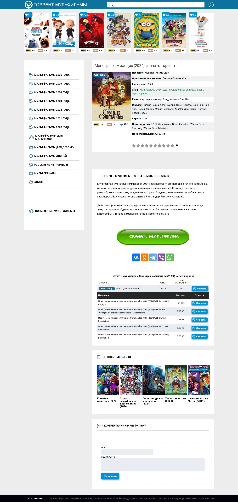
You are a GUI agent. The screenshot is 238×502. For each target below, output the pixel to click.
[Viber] (161, 257)
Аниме (38, 182)
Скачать (201, 303)
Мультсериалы (45, 173)
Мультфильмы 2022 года (52, 109)
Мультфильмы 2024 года (52, 92)
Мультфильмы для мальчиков (49, 137)
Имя (103, 448)
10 (172, 145)
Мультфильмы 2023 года (52, 101)
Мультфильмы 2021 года (52, 118)
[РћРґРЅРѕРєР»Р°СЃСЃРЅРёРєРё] (144, 257)
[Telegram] (153, 257)
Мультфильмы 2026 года (52, 74)
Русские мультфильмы (51, 164)
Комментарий (108, 457)
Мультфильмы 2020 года (52, 127)
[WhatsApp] (170, 257)
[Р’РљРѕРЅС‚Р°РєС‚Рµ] (136, 257)
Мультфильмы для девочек (54, 147)
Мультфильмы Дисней (50, 155)
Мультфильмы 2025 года (52, 83)
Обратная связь (35, 498)
